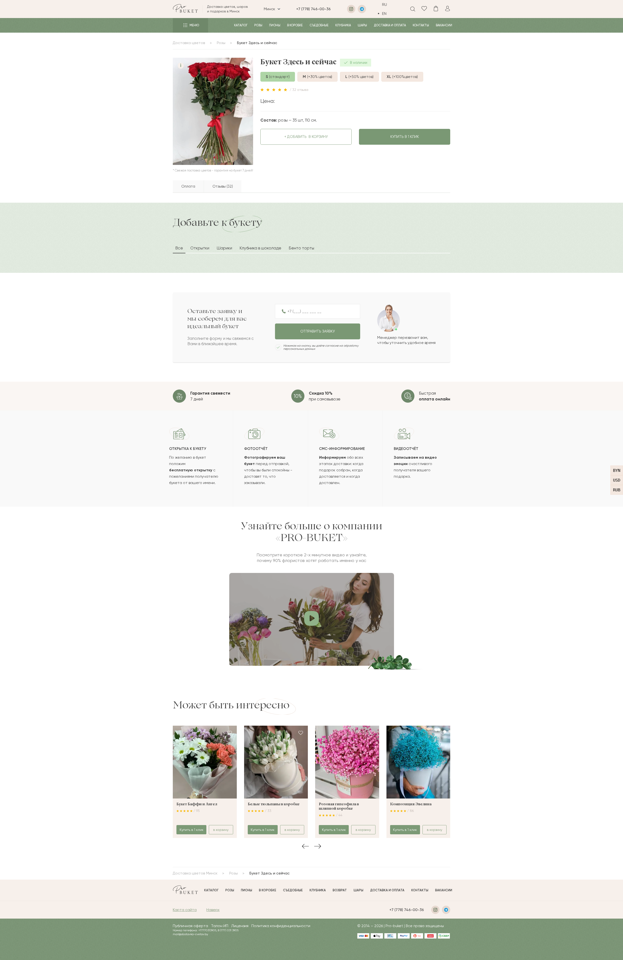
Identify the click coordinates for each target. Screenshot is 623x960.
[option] (388, 13)
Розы (258, 25)
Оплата (188, 186)
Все (179, 248)
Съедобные (319, 25)
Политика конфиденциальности (280, 925)
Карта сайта (185, 909)
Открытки (199, 248)
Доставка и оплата (390, 25)
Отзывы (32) (222, 186)
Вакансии (444, 25)
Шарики (224, 248)
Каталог (240, 25)
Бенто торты (301, 248)
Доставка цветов (189, 42)
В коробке (295, 25)
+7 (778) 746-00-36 (313, 9)
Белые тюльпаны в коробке (274, 804)
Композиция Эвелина (410, 804)
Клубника (343, 25)
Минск (269, 9)
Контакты (421, 25)
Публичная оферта (190, 925)
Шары (362, 25)
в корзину (306, 136)
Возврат (340, 890)
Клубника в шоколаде (260, 248)
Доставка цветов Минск (195, 873)
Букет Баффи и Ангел (196, 804)
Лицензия (239, 925)
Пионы (274, 25)
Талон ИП (219, 925)
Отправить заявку (317, 331)
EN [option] (384, 13)
